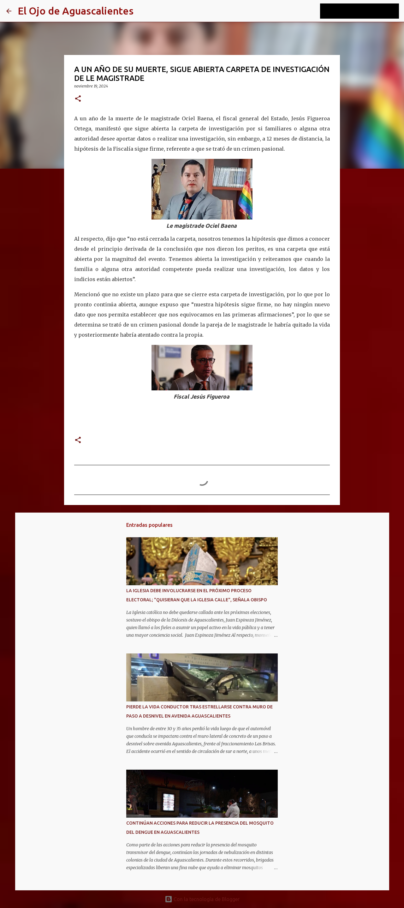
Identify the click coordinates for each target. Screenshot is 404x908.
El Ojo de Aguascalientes (76, 10)
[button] (78, 99)
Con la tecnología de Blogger (206, 899)
